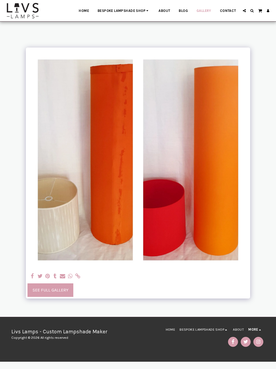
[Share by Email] (62, 276)
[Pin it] (47, 276)
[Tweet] (40, 276)
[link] (77, 276)
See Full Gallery (50, 290)
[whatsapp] (70, 276)
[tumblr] (55, 276)
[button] (244, 10)
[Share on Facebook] (32, 276)
